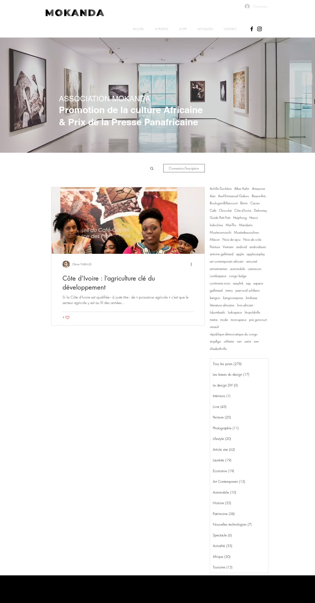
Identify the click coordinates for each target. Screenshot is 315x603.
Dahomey (260, 210)
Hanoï (254, 217)
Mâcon (215, 239)
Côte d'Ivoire (242, 210)
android (241, 247)
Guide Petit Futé (220, 217)
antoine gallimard (221, 254)
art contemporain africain (227, 261)
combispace (218, 276)
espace (258, 283)
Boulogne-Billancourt (224, 203)
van (239, 341)
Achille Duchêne (221, 188)
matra (213, 319)
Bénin (244, 203)
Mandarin (246, 225)
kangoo (215, 298)
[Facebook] (252, 29)
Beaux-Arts (259, 196)
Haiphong (240, 217)
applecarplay (256, 254)
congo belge (237, 276)
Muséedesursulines (246, 232)
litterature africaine (222, 305)
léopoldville (252, 312)
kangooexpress (233, 298)
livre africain (245, 305)
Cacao (255, 203)
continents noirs (220, 283)
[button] (152, 168)
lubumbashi (217, 312)
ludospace (235, 312)
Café (213, 210)
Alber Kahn (241, 188)
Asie (212, 196)
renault (214, 327)
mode (224, 319)
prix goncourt (258, 319)
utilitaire (229, 341)
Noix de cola (252, 239)
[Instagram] (259, 29)
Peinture (215, 247)
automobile (237, 268)
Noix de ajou (232, 239)
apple (240, 254)
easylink (238, 283)
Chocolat (225, 210)
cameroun (254, 268)
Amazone (258, 188)
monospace (238, 319)
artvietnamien (218, 268)
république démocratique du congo (234, 334)
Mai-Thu (231, 225)
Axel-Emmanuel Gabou (233, 196)
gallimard (216, 290)
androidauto (258, 247)
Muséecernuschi (220, 232)
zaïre (247, 341)
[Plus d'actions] (193, 264)
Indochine (216, 225)
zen (256, 341)
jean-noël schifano (247, 290)
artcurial (251, 261)
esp (248, 283)
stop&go (215, 341)
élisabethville (218, 348)
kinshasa (251, 298)
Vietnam (228, 247)
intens (229, 290)
